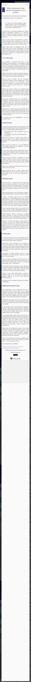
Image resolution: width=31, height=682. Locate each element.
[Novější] (3, 4)
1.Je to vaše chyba (7, 58)
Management (17, 352)
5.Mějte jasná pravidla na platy (10, 286)
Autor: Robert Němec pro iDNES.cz (10, 343)
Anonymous (14, 350)
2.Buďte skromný (7, 123)
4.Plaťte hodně (6, 234)
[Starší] (6, 4)
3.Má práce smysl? (7, 178)
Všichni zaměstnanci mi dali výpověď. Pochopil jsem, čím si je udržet (15, 10)
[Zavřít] (27, 4)
